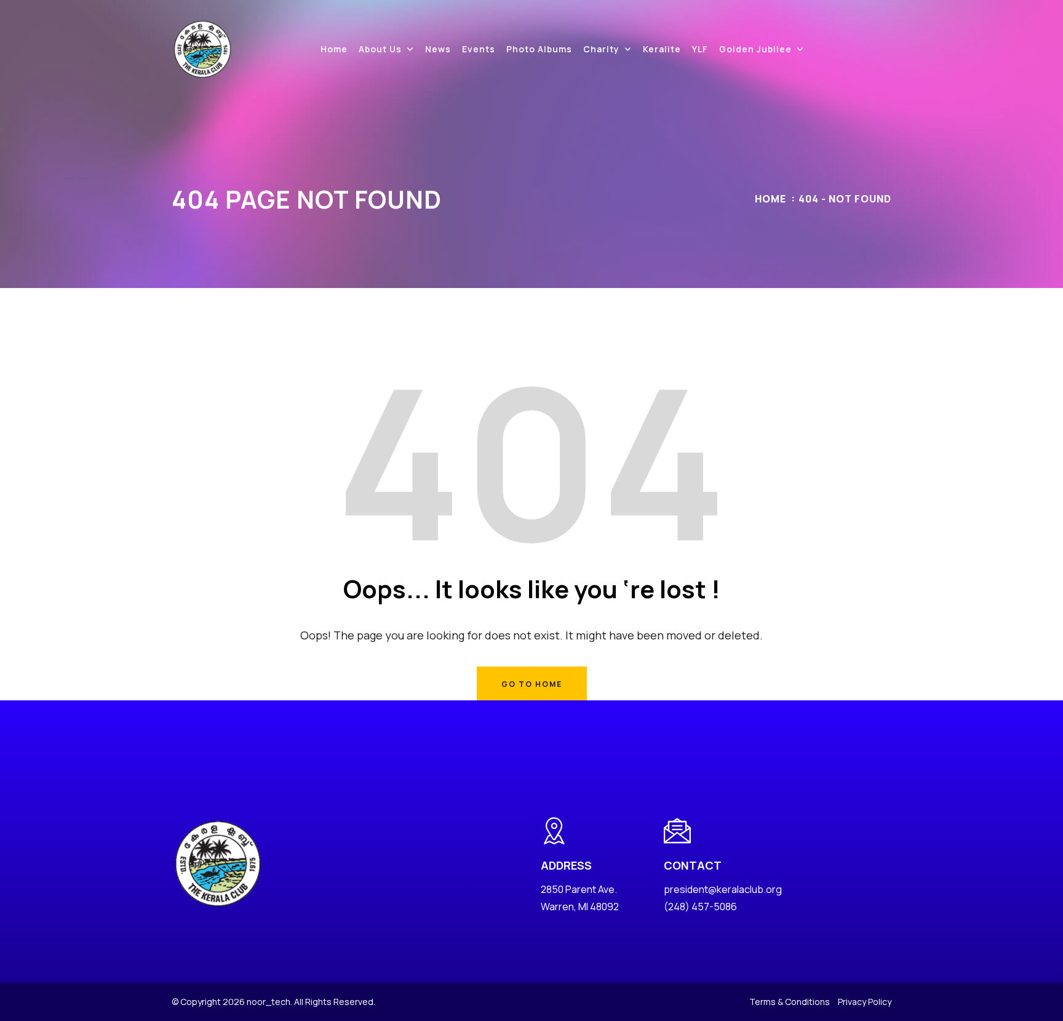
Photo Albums (539, 49)
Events (478, 49)
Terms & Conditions (789, 1001)
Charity (601, 49)
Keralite (662, 49)
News (438, 49)
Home (334, 49)
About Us (380, 49)
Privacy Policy (864, 1001)
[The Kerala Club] (202, 48)
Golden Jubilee (755, 49)
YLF (700, 49)
